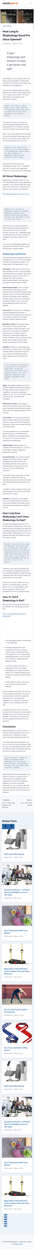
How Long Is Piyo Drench (26, 802)
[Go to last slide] (5, 826)
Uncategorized (7, 26)
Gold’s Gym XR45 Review (14, 854)
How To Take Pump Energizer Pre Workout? (8, 803)
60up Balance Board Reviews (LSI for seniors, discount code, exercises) (17, 971)
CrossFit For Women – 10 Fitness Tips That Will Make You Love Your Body (17, 892)
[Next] (11, 826)
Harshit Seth (7, 43)
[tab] (5, 1214)
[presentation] (17, 839)
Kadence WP (18, 1244)
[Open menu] (30, 3)
